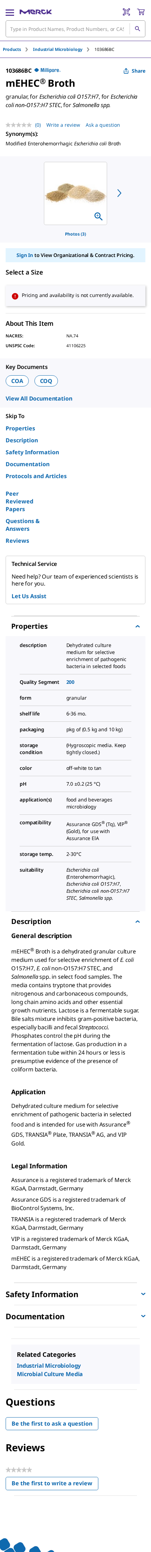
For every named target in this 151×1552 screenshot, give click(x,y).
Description (22, 440)
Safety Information (32, 452)
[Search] (137, 28)
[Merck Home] (36, 12)
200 (70, 682)
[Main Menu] (10, 12)
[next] (119, 193)
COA (17, 381)
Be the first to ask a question (52, 1423)
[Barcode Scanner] (126, 12)
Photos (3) (75, 234)
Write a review (63, 124)
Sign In (25, 255)
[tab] (18, 49)
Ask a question (103, 124)
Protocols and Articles (36, 476)
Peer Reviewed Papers (19, 501)
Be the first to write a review (55, 1484)
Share (138, 70)
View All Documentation (39, 398)
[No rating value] (20, 124)
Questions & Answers (23, 525)
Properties (20, 428)
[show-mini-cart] (140, 11)
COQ (46, 381)
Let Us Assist (29, 596)
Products (12, 49)
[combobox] (75, 29)
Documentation (28, 464)
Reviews (17, 540)
